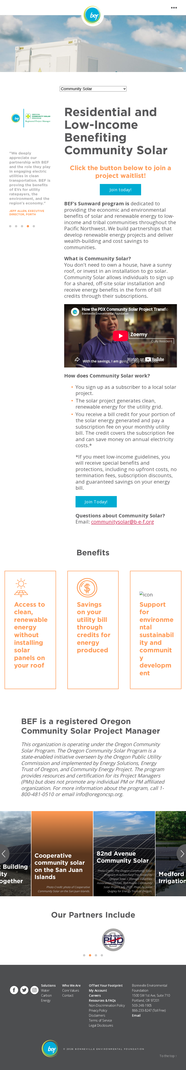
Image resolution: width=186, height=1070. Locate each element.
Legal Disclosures (101, 1025)
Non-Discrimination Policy (107, 1005)
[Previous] (6, 853)
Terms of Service (100, 1020)
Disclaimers (97, 1015)
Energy (45, 1000)
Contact (67, 995)
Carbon (46, 995)
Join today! (121, 189)
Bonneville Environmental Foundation (109, 1049)
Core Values (70, 990)
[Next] (180, 853)
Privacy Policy (98, 1010)
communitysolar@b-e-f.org (122, 521)
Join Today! (96, 501)
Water (45, 990)
